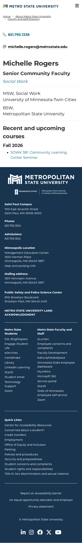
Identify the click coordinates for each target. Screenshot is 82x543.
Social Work (15, 82)
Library (18, 362)
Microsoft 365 (57, 376)
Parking (10, 449)
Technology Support (13, 384)
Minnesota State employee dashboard (57, 365)
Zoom (18, 391)
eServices (18, 352)
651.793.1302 (13, 238)
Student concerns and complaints (28, 464)
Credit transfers (15, 435)
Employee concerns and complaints (54, 346)
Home (7, 16)
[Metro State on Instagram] (31, 532)
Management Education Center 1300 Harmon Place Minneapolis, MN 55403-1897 (27, 257)
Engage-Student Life (18, 346)
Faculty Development (52, 352)
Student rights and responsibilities (29, 469)
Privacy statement (41, 506)
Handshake (18, 357)
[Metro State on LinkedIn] (23, 532)
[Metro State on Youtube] (58, 532)
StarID (18, 372)
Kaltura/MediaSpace (57, 357)
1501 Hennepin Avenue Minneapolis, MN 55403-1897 (24, 280)
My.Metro (57, 371)
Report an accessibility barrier (41, 493)
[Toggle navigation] (75, 5)
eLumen (57, 339)
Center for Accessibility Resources (28, 425)
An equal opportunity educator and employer (41, 500)
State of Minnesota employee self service (57, 393)
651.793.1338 (19, 35)
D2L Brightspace (18, 339)
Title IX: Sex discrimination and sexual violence (37, 473)
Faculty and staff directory (24, 18)
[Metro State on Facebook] (40, 532)
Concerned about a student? (25, 430)
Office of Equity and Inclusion (25, 444)
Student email (18, 377)
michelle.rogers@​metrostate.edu (37, 47)
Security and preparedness (23, 459)
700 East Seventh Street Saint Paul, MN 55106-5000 (23, 211)
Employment (14, 440)
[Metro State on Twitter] (49, 532)
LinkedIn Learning (18, 367)
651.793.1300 (13, 225)
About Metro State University (33, 16)
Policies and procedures (21, 454)
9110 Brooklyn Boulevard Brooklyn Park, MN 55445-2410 (26, 299)
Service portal (57, 381)
